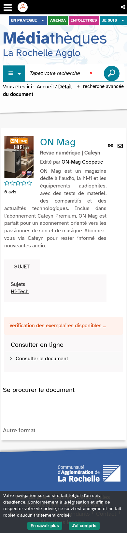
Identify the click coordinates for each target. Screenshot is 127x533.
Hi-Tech (20, 291)
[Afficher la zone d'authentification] (25, 7)
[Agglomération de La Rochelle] (89, 472)
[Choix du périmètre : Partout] (14, 73)
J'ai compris (84, 525)
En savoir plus (45, 525)
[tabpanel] (55, 288)
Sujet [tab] (22, 266)
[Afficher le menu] (7, 7)
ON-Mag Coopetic (82, 162)
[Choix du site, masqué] (42, 20)
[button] (123, 7)
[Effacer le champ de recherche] (92, 73)
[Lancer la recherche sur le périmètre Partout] (112, 73)
